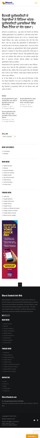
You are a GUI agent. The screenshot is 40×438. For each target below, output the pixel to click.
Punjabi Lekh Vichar (8, 201)
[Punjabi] (7, 133)
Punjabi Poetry (7, 206)
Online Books (7, 180)
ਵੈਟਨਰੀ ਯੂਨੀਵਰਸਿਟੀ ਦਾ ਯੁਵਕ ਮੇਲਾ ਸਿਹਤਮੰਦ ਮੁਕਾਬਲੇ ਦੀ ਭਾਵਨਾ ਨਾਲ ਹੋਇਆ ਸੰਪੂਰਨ (28, 100)
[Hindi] (5, 133)
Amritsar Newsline (8, 170)
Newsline (5, 153)
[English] (3, 133)
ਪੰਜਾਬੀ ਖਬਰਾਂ (6, 196)
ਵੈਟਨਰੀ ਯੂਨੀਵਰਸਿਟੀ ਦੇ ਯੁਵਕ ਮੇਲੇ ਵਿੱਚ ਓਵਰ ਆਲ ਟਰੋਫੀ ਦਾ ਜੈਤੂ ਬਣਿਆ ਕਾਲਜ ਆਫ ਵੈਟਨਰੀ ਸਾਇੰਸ (9, 101)
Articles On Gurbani (8, 173)
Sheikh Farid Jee (7, 166)
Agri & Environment (8, 177)
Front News (6, 151)
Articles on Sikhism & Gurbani (11, 208)
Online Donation (7, 182)
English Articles (7, 175)
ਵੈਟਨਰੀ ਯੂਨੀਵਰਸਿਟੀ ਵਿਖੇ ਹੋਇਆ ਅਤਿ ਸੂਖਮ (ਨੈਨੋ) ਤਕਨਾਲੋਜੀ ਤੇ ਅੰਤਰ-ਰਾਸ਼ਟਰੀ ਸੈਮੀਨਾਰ (9, 114)
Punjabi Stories (7, 203)
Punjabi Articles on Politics (10, 210)
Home (5, 381)
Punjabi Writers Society (9, 213)
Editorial (5, 168)
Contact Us (6, 391)
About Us (6, 384)
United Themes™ (13, 425)
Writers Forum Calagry (9, 215)
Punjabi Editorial (7, 199)
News (4, 386)
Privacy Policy (7, 184)
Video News (6, 388)
